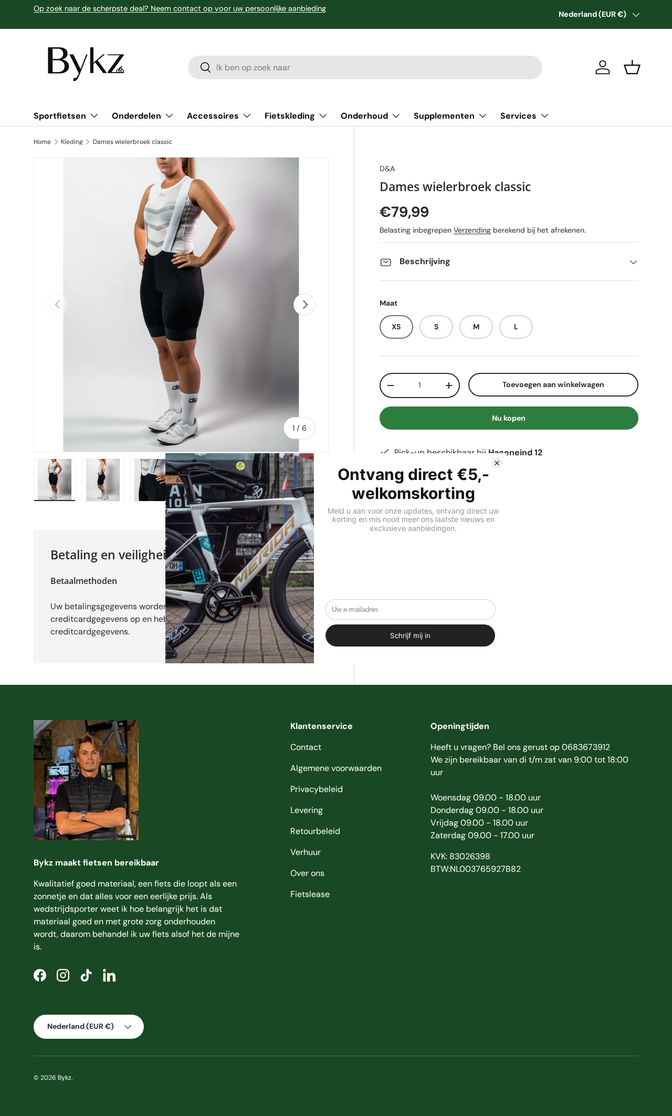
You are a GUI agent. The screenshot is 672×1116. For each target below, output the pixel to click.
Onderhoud (364, 115)
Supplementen (444, 115)
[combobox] (365, 67)
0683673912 (586, 747)
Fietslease (310, 894)
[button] (632, 67)
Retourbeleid (315, 831)
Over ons (307, 873)
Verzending (472, 230)
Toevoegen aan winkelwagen (553, 384)
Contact (305, 747)
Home (42, 142)
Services (518, 115)
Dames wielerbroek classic (132, 142)
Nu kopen (509, 418)
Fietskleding (290, 115)
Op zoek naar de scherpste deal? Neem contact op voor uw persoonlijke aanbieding (180, 8)
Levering (306, 810)
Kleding (72, 142)
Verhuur (305, 852)
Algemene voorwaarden (336, 768)
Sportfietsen (60, 115)
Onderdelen (136, 115)
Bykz (64, 1077)
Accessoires (213, 115)
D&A (387, 168)
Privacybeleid (316, 789)
